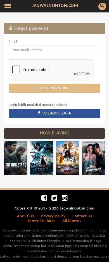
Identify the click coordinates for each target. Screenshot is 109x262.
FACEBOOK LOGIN (56, 113)
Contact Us (82, 216)
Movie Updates (42, 221)
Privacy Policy (53, 216)
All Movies (71, 221)
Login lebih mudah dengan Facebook (38, 105)
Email (13, 41)
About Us (25, 216)
